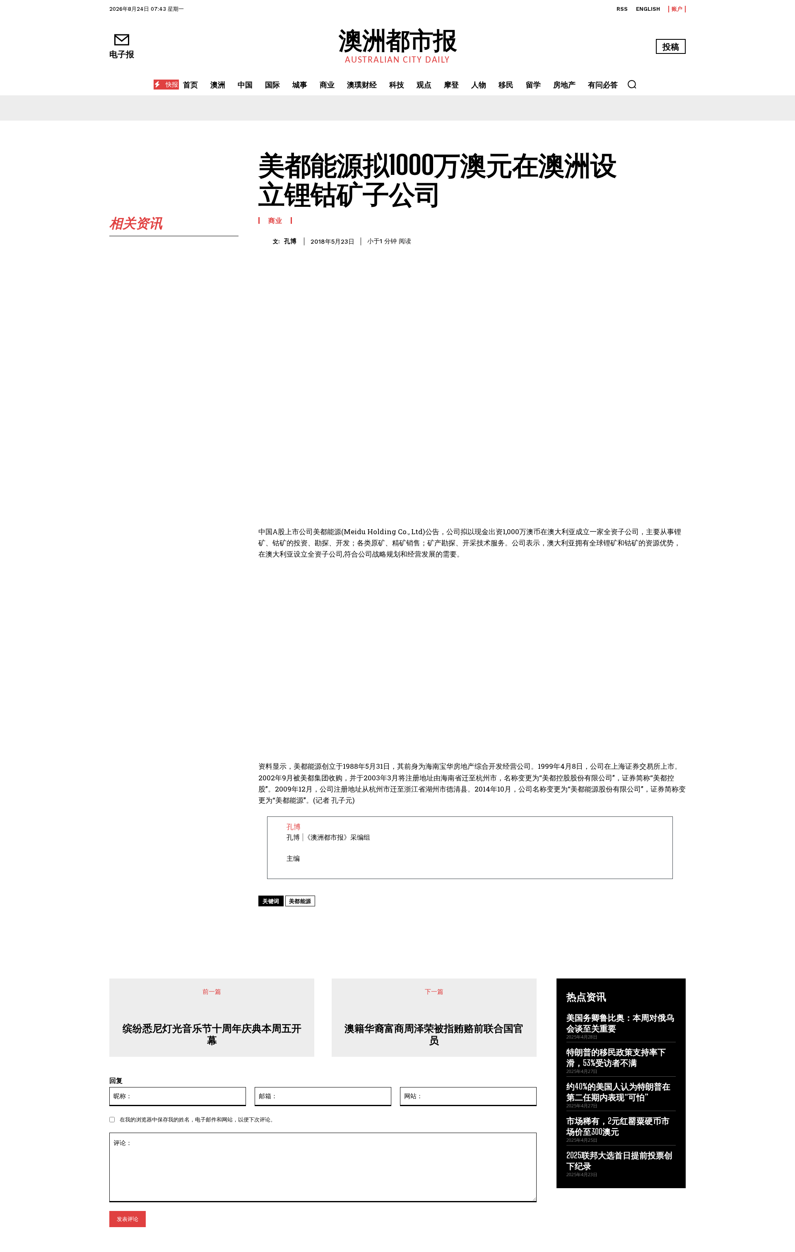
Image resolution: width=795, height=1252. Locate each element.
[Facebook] (312, 920)
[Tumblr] (427, 920)
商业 (275, 220)
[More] (484, 920)
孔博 (290, 241)
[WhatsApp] (350, 920)
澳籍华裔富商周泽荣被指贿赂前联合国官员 (433, 1034)
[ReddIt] (389, 920)
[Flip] (465, 920)
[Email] (408, 920)
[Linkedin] (369, 920)
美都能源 (300, 901)
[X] (331, 920)
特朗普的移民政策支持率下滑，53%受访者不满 (616, 1057)
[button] (632, 84)
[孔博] (265, 241)
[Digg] (446, 920)
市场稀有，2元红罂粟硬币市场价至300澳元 (618, 1126)
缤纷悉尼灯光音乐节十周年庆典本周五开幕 (212, 1034)
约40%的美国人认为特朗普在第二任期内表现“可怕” (618, 1091)
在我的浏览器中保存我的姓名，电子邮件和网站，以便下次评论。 (198, 1119)
